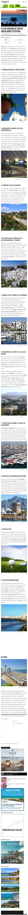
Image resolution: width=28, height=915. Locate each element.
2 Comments (21, 33)
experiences (20, 715)
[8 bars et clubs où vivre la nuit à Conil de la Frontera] (4, 787)
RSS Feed (15, 912)
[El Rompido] (10, 891)
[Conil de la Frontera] (10, 883)
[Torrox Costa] (10, 899)
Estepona (10, 715)
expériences (16, 715)
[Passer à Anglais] (20, 10)
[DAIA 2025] (14, 760)
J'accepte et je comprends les (10, 743)
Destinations (7, 715)
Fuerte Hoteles (6, 33)
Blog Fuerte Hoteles (14, 5)
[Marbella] (10, 875)
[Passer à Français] (25, 10)
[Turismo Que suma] (14, 799)
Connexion (19, 912)
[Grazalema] (10, 907)
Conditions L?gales (14, 743)
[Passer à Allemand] (22, 10)
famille (23, 715)
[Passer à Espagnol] (17, 10)
